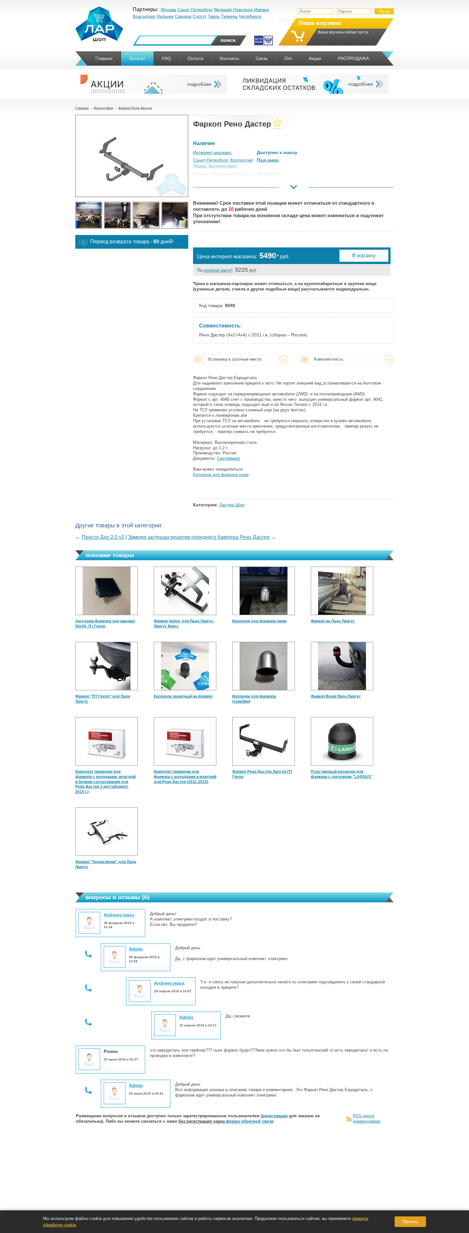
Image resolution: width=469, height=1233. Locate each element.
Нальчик (165, 16)
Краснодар (144, 16)
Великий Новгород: (213, 189)
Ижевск (261, 9)
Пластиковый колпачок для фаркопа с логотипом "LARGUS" (342, 774)
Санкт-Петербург (195, 9)
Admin (136, 948)
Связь (262, 58)
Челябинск (250, 16)
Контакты (229, 58)
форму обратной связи (250, 1121)
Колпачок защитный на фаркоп (183, 696)
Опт (288, 58)
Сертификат (228, 458)
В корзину (364, 255)
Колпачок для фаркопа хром (259, 621)
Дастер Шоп (103, 108)
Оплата (195, 58)
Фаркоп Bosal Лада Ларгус (336, 696)
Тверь (214, 16)
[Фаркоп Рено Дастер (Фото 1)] (88, 215)
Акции (315, 58)
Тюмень (229, 16)
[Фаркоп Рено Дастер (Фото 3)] (146, 215)
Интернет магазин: (212, 152)
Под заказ (268, 160)
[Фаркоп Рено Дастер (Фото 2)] (117, 215)
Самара (183, 16)
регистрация (275, 1115)
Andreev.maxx (119, 914)
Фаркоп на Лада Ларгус (333, 621)
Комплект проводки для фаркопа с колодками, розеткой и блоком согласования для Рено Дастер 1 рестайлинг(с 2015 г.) (105, 781)
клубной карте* (218, 270)
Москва (168, 9)
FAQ (166, 58)
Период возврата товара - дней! (131, 241)
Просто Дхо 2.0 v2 (103, 537)
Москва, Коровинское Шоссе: (223, 173)
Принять (410, 1221)
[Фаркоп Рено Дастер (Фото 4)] (174, 215)
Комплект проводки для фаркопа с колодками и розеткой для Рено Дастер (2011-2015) (185, 776)
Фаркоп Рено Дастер (135, 108)
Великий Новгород (233, 9)
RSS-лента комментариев (366, 1118)
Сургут (199, 16)
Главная (82, 108)
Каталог (137, 58)
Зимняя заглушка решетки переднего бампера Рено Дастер (199, 537)
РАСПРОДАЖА (353, 58)
